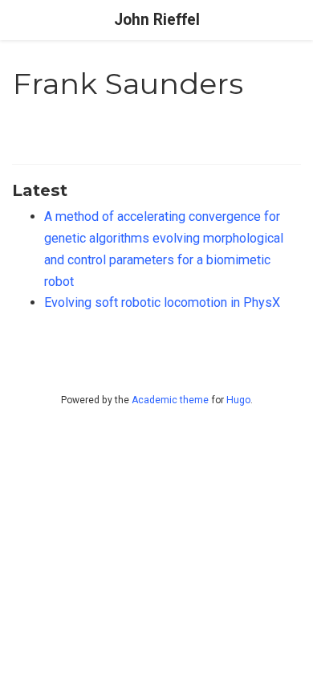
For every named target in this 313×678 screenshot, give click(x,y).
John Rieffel (157, 19)
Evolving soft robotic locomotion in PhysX (162, 302)
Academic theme (170, 400)
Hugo (238, 400)
